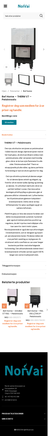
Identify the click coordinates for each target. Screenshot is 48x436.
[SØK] (41, 16)
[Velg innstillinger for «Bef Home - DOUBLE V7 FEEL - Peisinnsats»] (4, 306)
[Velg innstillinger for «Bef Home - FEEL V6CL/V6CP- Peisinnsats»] (27, 306)
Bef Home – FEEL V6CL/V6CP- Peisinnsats (35, 313)
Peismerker (15, 91)
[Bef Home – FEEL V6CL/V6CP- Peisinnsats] (35, 297)
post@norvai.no (11, 400)
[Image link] (24, 370)
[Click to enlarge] (6, 67)
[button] (4, 49)
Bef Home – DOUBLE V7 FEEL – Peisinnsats (12, 312)
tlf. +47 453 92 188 (12, 396)
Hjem (4, 91)
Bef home (27, 91)
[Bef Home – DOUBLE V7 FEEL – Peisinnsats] (12, 297)
